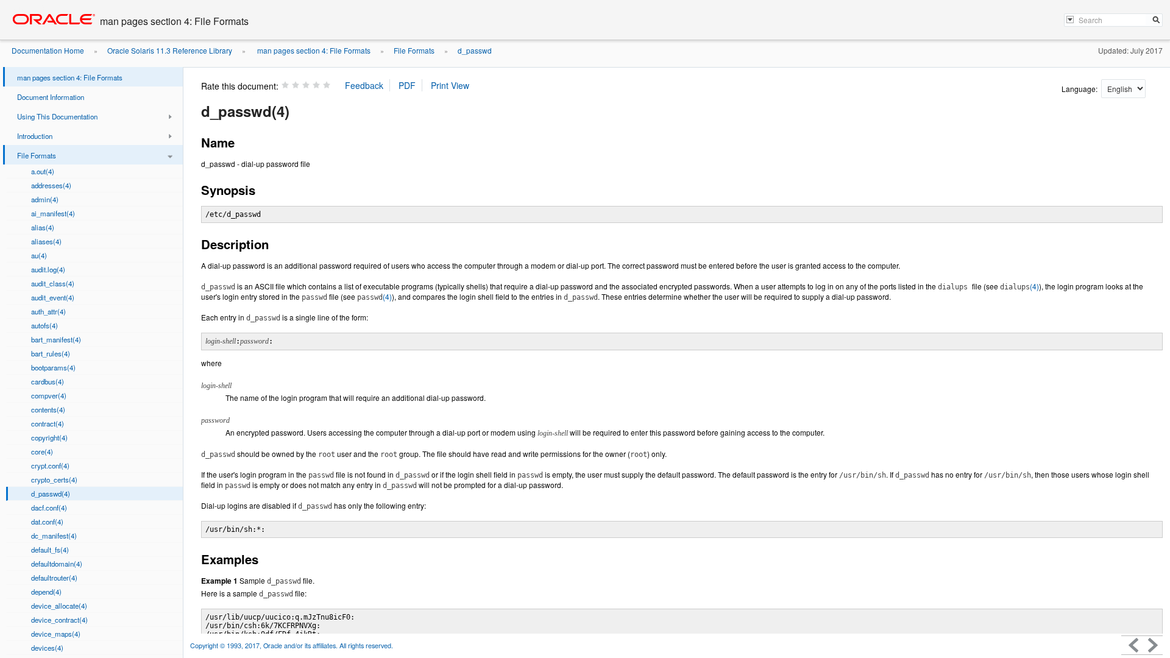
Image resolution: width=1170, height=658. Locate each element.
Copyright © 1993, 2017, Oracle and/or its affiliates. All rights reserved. (291, 645)
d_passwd (475, 50)
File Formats (414, 50)
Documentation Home (48, 50)
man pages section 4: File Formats (312, 50)
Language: (1080, 88)
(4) (1019, 286)
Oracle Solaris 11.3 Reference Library (169, 50)
